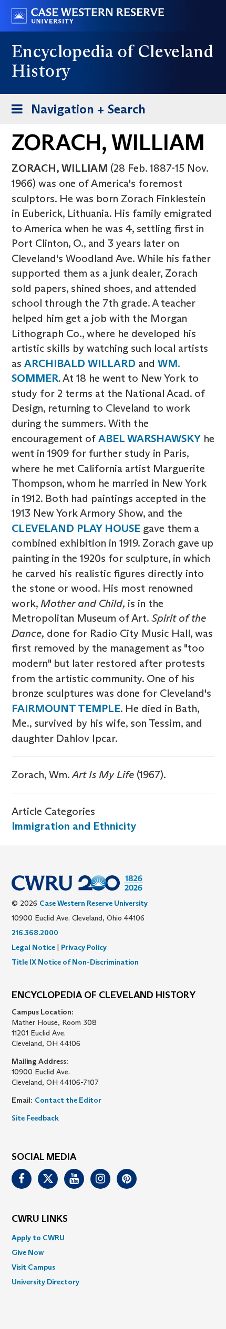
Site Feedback (35, 1118)
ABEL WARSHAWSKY (149, 438)
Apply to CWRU (38, 1237)
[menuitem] (113, 1237)
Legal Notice (33, 947)
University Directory (45, 1281)
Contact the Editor (68, 1100)
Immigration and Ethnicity (74, 826)
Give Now (28, 1252)
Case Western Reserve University (93, 903)
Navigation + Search (75, 112)
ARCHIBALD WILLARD (80, 363)
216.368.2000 (35, 932)
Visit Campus (33, 1267)
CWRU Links (40, 1219)
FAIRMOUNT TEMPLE (66, 708)
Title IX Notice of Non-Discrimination (75, 962)
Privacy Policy (84, 947)
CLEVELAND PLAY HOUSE (76, 528)
